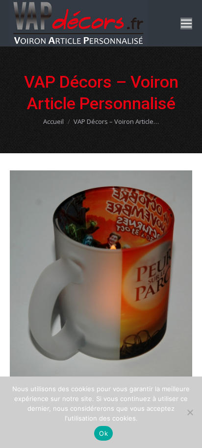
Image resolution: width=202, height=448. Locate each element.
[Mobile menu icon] (186, 23)
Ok (103, 433)
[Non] (190, 412)
